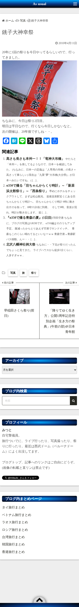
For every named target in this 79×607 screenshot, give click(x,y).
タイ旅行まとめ (13, 507)
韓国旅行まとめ (13, 544)
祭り (33, 272)
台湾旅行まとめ (13, 537)
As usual (39, 4)
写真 (13, 272)
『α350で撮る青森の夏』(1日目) (29, 217)
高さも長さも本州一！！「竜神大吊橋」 (35, 158)
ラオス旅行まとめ (15, 522)
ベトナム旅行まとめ (16, 515)
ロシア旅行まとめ (15, 529)
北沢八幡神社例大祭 (20, 244)
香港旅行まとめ (13, 552)
